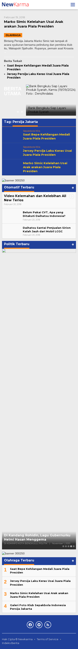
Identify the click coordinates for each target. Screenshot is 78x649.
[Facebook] (30, 624)
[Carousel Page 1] (63, 546)
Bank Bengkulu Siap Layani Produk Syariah (47, 109)
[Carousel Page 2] (66, 546)
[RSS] (47, 624)
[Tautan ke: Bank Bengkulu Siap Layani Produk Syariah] (51, 100)
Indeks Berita (10, 643)
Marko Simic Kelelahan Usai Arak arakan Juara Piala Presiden (45, 167)
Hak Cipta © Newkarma (17, 639)
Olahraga (13, 35)
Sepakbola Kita (31, 130)
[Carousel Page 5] (74, 546)
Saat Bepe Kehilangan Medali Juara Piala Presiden (46, 136)
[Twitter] (39, 624)
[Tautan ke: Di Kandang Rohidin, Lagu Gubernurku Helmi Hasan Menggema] (39, 399)
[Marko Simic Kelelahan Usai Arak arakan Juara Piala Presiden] (5, 52)
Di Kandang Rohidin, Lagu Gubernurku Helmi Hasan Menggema (37, 537)
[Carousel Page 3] (68, 546)
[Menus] (73, 4)
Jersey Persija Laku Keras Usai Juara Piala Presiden (47, 153)
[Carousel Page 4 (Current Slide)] (71, 546)
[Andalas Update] (17, 4)
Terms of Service (47, 639)
